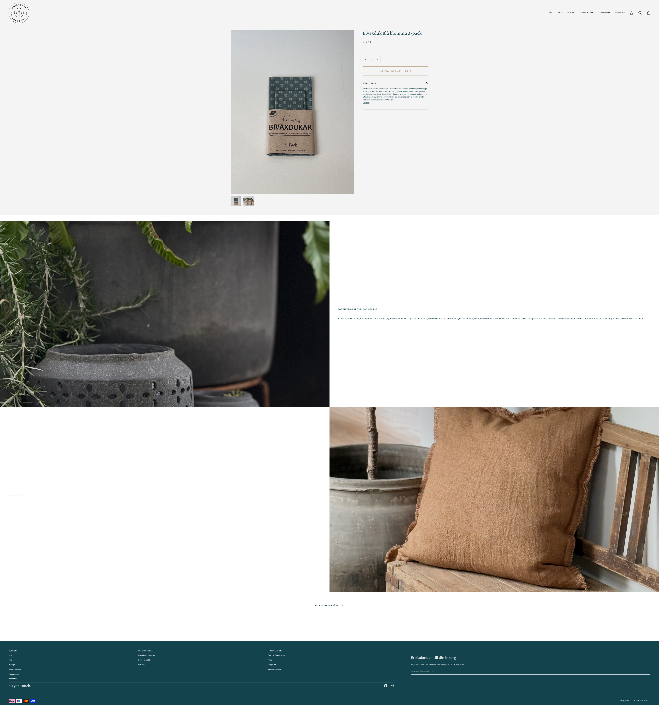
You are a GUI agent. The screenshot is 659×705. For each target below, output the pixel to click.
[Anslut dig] (647, 671)
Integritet (272, 664)
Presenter (13, 679)
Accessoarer (14, 674)
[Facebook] (385, 685)
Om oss (141, 664)
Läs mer (366, 102)
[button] (551, 13)
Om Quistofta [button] (145, 651)
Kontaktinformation (146, 655)
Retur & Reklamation (276, 655)
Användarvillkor (274, 669)
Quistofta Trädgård (633, 701)
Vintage (12, 664)
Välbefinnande (15, 669)
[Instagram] (392, 685)
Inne (10, 660)
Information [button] (275, 651)
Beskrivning (369, 83)
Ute (10, 655)
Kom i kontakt (144, 660)
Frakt (270, 660)
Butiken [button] (13, 651)
